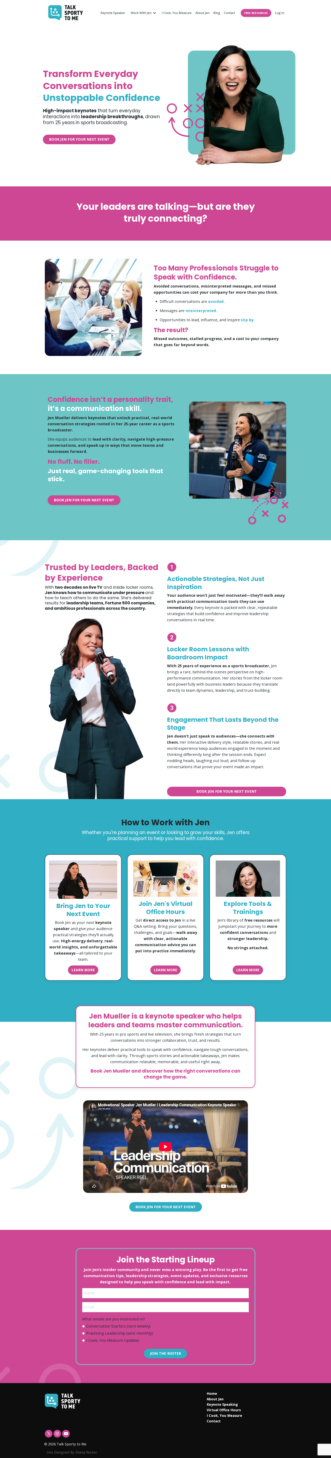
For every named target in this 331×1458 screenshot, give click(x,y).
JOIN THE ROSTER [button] (165, 1353)
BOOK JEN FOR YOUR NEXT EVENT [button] (79, 139)
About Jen (202, 13)
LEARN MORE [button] (83, 970)
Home (212, 1393)
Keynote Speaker (113, 13)
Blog (216, 13)
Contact (229, 13)
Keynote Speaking (222, 1404)
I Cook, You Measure (177, 13)
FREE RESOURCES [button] (256, 13)
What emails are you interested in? (113, 1319)
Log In (279, 13)
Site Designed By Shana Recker (72, 1452)
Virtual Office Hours (224, 1410)
